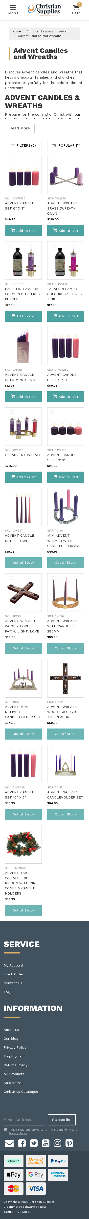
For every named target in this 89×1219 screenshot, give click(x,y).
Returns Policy (15, 1065)
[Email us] (9, 1142)
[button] (11, 160)
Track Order (13, 974)
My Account (13, 965)
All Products (14, 1074)
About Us (11, 1030)
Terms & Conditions (57, 1129)
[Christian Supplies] (44, 10)
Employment (14, 1056)
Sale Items (13, 1083)
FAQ (7, 992)
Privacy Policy (15, 1047)
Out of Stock (23, 562)
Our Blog (11, 1038)
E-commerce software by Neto (25, 1206)
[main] (44, 538)
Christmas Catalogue (21, 1091)
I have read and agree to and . (43, 1131)
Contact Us (13, 983)
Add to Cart (26, 231)
